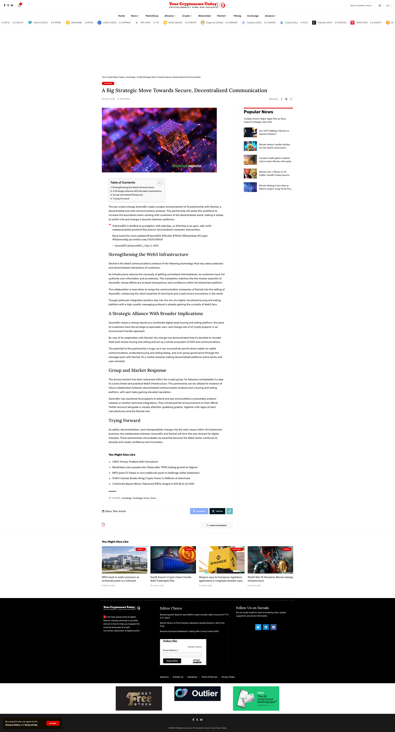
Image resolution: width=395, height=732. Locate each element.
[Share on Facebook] (281, 99)
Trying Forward (121, 198)
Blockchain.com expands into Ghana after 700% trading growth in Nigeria (154, 467)
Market (141, 549)
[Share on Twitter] (286, 99)
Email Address (171, 650)
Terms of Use (31, 725)
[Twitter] (8, 5)
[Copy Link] (291, 99)
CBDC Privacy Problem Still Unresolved (135, 461)
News (153, 498)
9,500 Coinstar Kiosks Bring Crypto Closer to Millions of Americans (151, 478)
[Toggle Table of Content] (158, 183)
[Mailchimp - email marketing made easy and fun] (197, 664)
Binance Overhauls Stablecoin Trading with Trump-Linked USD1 (189, 631)
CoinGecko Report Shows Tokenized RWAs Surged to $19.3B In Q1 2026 (153, 483)
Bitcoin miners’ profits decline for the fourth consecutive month (274, 147)
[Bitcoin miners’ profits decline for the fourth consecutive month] (250, 146)
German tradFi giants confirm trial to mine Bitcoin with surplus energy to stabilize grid (276, 161)
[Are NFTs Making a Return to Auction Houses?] (250, 132)
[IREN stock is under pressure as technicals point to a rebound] (124, 560)
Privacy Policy (12, 725)
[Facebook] (4, 5)
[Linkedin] (266, 627)
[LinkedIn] (12, 5)
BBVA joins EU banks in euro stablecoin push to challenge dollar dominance (156, 472)
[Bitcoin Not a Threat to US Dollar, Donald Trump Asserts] (250, 173)
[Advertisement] (197, 49)
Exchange (108, 83)
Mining (287, 549)
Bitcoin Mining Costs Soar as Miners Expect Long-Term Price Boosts (275, 188)
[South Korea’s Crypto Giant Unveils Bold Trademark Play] (173, 560)
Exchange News (141, 498)
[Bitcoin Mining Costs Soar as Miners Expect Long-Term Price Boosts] (250, 187)
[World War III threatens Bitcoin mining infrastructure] (270, 560)
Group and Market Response (128, 194)
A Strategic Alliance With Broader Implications (137, 191)
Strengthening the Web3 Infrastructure (133, 187)
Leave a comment (218, 525)
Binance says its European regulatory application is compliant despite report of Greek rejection (221, 581)
